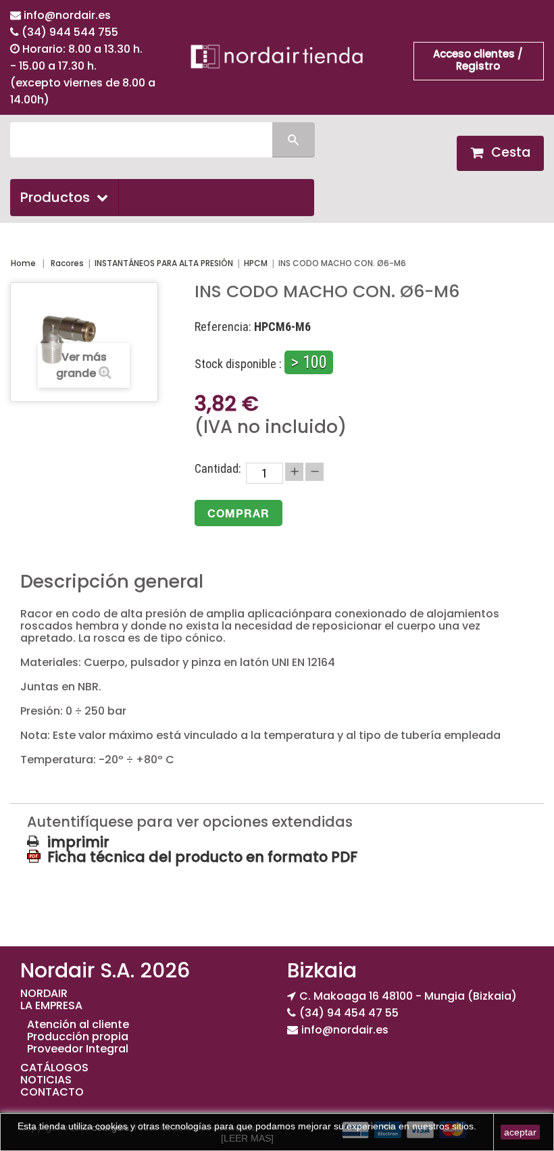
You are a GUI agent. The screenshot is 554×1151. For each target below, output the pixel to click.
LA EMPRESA (51, 1005)
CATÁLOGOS (54, 1067)
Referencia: (223, 327)
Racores (67, 263)
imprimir (78, 842)
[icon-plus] (294, 472)
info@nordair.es (67, 15)
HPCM (256, 263)
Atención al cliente (78, 1024)
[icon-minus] (314, 472)
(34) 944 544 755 (70, 32)
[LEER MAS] (247, 1138)
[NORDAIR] (276, 56)
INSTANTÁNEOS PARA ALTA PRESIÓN (164, 263)
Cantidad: (218, 469)
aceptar (520, 1132)
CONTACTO (52, 1092)
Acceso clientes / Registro (478, 60)
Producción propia (77, 1036)
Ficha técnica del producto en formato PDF (202, 856)
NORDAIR (44, 993)
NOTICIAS (46, 1080)
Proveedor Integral (77, 1048)
